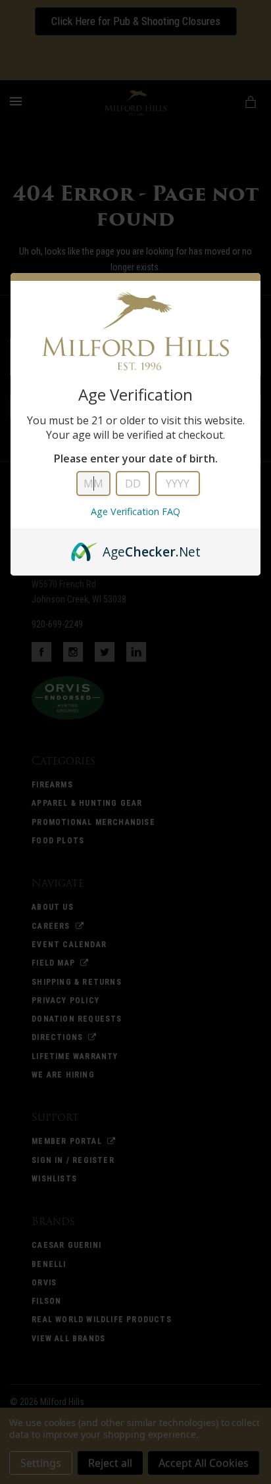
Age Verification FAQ (135, 511)
